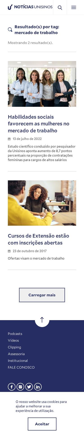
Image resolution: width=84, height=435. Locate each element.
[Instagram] (20, 386)
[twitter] (29, 386)
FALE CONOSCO (21, 367)
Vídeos (13, 340)
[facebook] (11, 386)
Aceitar (42, 423)
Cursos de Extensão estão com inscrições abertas (38, 239)
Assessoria (16, 354)
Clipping (14, 347)
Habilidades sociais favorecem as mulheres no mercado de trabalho (38, 124)
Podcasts (15, 333)
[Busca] (60, 7)
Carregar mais (42, 294)
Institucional (18, 360)
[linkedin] (38, 386)
